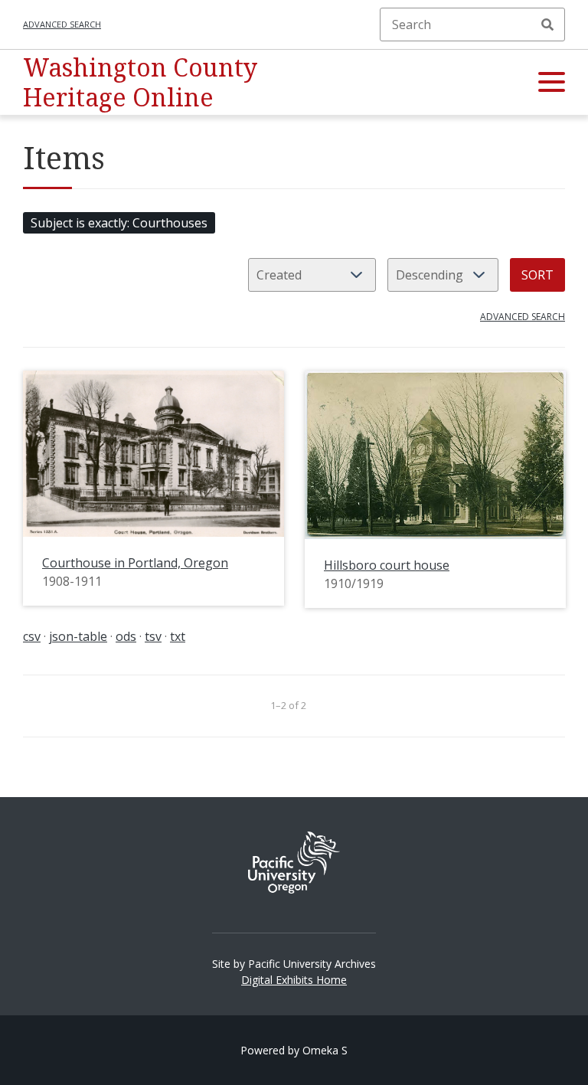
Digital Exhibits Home (294, 979)
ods (126, 636)
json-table (78, 636)
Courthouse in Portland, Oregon (135, 562)
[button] (551, 82)
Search (547, 24)
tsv (153, 636)
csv (32, 636)
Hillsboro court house (386, 565)
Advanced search (62, 24)
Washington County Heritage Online (140, 82)
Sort (537, 274)
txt (177, 636)
